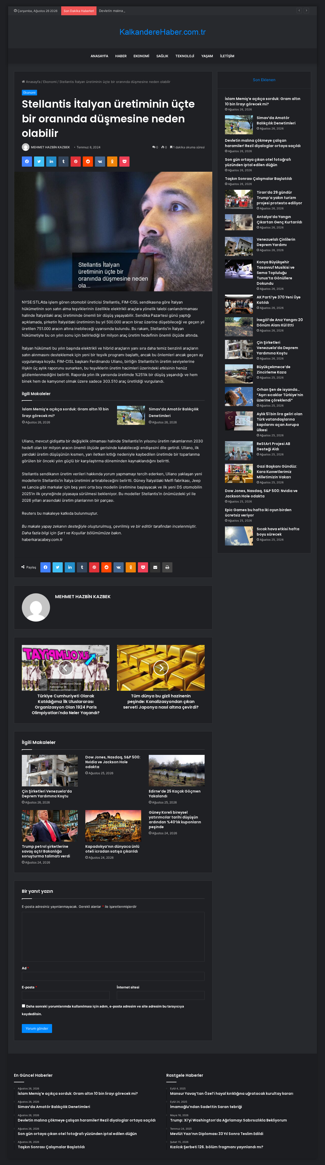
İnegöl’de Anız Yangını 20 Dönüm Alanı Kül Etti (280, 322)
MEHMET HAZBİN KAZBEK (50, 147)
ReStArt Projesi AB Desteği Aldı (273, 446)
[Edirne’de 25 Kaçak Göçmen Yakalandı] (177, 770)
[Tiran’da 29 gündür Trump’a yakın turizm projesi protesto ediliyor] (239, 199)
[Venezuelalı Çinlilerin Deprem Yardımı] (239, 246)
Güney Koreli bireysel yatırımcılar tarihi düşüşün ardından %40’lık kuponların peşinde (175, 819)
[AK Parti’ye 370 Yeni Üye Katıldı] (239, 304)
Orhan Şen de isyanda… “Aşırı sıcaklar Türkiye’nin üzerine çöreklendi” (280, 395)
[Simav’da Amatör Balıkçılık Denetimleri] (131, 415)
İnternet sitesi (128, 987)
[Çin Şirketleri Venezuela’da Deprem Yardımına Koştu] (50, 770)
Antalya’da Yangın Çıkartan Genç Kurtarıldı (279, 219)
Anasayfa (99, 56)
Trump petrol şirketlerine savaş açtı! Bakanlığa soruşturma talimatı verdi (46, 851)
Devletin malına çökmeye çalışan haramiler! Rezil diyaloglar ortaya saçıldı (155, 11)
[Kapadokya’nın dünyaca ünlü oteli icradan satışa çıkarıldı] (113, 826)
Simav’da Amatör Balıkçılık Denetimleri (276, 120)
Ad (25, 968)
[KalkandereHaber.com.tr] (162, 32)
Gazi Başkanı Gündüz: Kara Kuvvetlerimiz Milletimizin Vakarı (277, 472)
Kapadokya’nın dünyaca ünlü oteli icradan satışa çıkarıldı (112, 849)
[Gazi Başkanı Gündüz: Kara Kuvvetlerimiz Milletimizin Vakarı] (239, 473)
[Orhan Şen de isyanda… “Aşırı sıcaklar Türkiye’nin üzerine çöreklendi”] (239, 396)
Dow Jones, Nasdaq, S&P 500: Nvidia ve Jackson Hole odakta (112, 762)
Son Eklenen (264, 79)
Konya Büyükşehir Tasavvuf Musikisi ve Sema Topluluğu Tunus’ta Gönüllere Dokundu (276, 273)
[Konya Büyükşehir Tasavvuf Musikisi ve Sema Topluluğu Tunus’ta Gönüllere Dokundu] (239, 269)
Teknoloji (184, 56)
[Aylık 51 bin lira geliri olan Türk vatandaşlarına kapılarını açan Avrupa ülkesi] (239, 420)
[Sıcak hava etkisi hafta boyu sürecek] (239, 535)
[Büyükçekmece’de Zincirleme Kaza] (239, 373)
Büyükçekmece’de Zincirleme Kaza (273, 369)
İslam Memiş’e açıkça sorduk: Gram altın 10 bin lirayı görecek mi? (262, 101)
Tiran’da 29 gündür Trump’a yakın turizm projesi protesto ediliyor (279, 198)
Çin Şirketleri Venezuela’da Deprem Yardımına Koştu (47, 794)
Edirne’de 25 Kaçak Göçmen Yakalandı (175, 794)
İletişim (227, 56)
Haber (120, 56)
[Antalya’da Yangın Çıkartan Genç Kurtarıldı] (239, 223)
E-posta (29, 987)
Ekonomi (141, 56)
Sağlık (162, 56)
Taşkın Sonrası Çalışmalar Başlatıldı (258, 178)
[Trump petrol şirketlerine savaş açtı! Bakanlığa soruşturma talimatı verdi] (50, 826)
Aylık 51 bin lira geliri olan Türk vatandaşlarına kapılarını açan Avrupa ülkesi (279, 422)
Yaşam (207, 56)
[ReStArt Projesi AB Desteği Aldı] (239, 450)
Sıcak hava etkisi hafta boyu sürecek (278, 531)
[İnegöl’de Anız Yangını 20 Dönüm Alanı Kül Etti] (239, 326)
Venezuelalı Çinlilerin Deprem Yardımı (276, 242)
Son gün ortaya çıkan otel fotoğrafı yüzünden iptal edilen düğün (258, 162)
